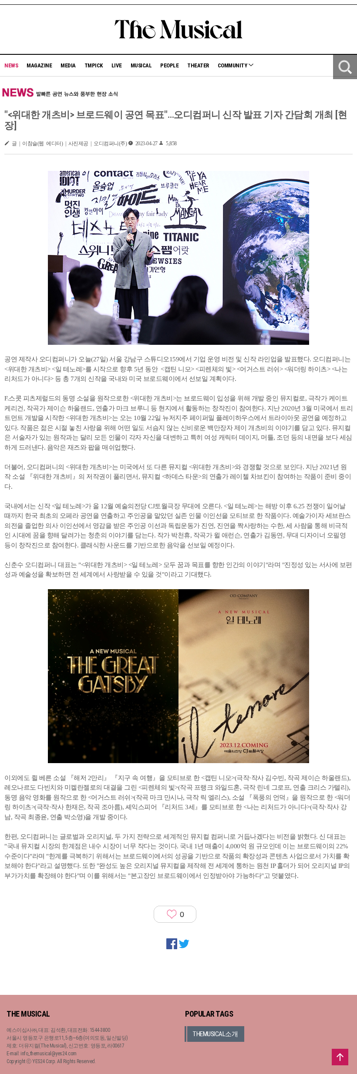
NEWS (11, 65)
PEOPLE (169, 65)
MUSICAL (141, 65)
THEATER (198, 65)
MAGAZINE (39, 65)
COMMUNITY (233, 65)
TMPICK (93, 65)
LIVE (116, 65)
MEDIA (68, 65)
